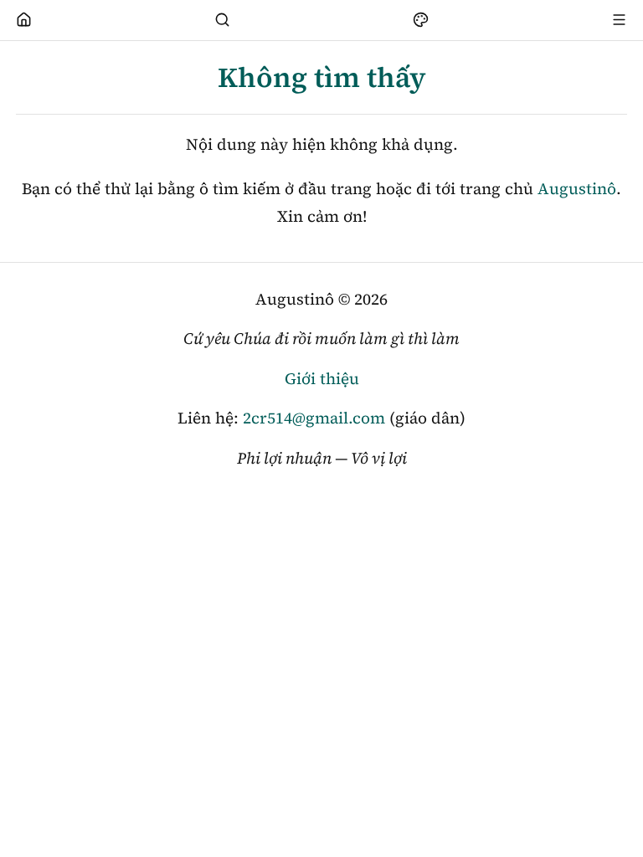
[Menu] (619, 20)
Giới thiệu (322, 378)
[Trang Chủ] (24, 20)
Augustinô (577, 188)
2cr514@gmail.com (314, 417)
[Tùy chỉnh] (421, 20)
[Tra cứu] (223, 20)
